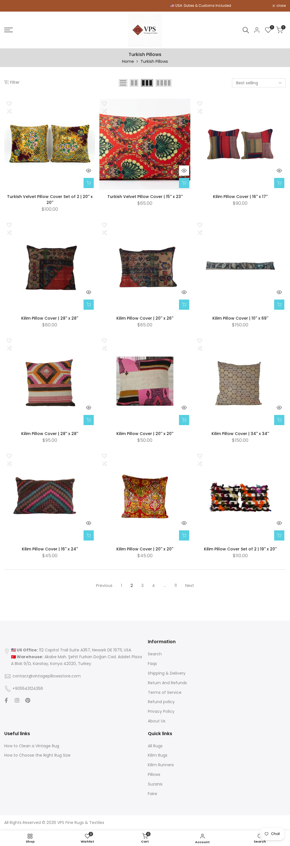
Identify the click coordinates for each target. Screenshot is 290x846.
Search (155, 654)
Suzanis (155, 784)
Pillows (154, 774)
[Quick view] (89, 170)
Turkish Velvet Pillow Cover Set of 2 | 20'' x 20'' (50, 199)
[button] (9, 103)
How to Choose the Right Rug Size (37, 755)
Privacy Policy (161, 711)
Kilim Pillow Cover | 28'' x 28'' (49, 318)
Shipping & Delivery (166, 673)
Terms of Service (165, 692)
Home (128, 61)
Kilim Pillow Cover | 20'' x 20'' (144, 433)
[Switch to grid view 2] (134, 83)
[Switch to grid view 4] (163, 83)
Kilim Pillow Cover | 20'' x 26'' (144, 318)
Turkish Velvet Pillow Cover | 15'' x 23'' (145, 196)
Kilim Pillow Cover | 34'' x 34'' (240, 433)
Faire (152, 794)
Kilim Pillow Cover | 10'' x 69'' (240, 318)
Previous (104, 585)
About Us (156, 721)
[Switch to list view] (123, 83)
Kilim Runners (161, 765)
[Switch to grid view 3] (147, 83)
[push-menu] (8, 30)
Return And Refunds (167, 683)
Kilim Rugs (157, 755)
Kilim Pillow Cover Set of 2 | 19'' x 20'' (240, 549)
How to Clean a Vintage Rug (31, 746)
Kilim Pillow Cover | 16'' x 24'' (50, 549)
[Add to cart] (89, 183)
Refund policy (161, 702)
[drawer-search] (246, 30)
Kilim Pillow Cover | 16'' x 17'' (240, 196)
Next (189, 585)
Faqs (152, 663)
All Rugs (155, 746)
